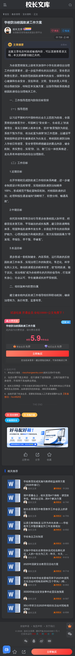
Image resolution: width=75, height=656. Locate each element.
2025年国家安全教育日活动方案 (41, 564)
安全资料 (27, 14)
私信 (67, 30)
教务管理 (16, 14)
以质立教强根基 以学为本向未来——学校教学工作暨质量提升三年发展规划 (46, 524)
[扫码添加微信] (69, 634)
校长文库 (17, 29)
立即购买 (37, 353)
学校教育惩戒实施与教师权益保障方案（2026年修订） (44, 483)
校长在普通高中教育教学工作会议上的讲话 (46, 510)
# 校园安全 (12, 420)
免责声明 (37, 626)
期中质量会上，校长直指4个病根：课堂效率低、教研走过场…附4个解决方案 (46, 496)
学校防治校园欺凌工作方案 (23, 22)
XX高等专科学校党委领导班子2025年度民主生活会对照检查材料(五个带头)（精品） (46, 581)
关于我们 (50, 626)
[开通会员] (69, 626)
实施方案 (31, 414)
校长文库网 (29, 631)
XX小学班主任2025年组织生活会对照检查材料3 (46, 607)
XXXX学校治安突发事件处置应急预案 (44, 591)
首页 (6, 14)
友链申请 (24, 626)
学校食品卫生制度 (33, 536)
